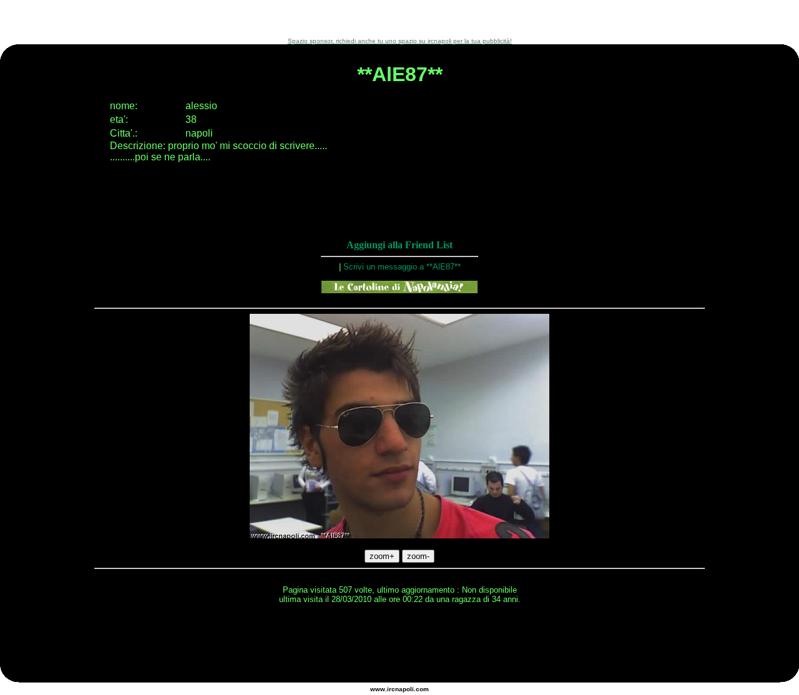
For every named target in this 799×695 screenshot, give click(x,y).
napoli (404, 689)
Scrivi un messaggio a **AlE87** (402, 266)
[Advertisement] (399, 18)
